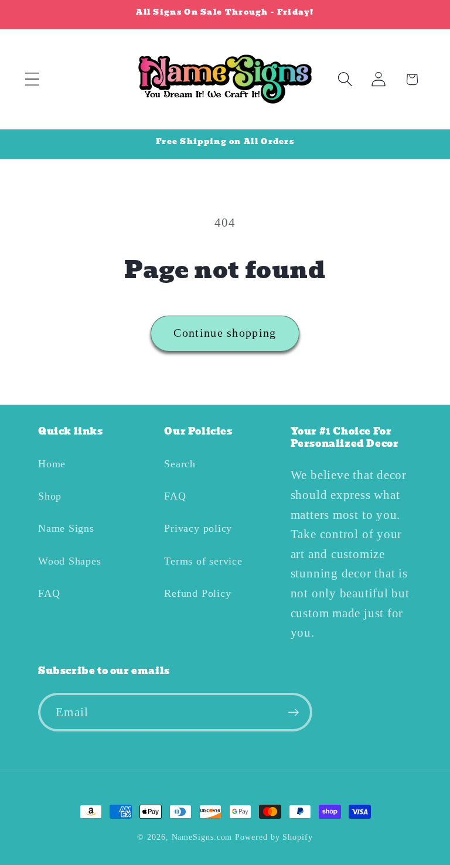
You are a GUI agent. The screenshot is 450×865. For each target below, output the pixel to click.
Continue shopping (224, 333)
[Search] (345, 79)
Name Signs (66, 528)
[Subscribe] (293, 712)
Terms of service (203, 561)
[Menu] (32, 79)
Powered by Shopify (273, 837)
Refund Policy (197, 593)
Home (52, 464)
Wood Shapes (69, 561)
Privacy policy (198, 528)
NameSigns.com (202, 837)
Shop (50, 496)
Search (180, 464)
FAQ (49, 593)
